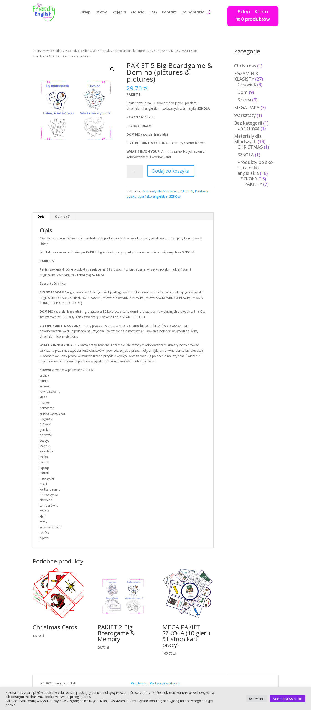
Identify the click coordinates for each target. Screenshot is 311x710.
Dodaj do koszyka (170, 171)
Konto (261, 10)
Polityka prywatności (165, 683)
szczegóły (142, 692)
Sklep (86, 12)
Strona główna (42, 51)
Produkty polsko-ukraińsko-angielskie (125, 51)
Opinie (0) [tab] (63, 216)
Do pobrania (193, 12)
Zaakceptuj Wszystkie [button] (287, 699)
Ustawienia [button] (257, 699)
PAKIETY (173, 51)
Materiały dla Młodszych (81, 51)
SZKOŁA (159, 51)
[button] (112, 69)
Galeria (138, 12)
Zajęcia (119, 12)
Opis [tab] (41, 216)
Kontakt (169, 12)
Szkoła (102, 12)
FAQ (153, 12)
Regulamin (138, 683)
